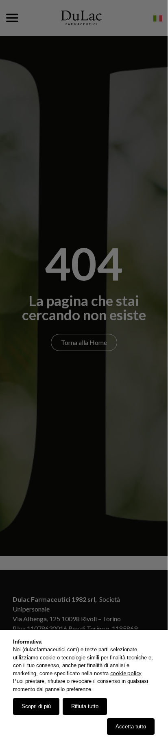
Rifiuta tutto (84, 706)
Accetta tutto (131, 726)
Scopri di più (36, 706)
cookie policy (126, 673)
